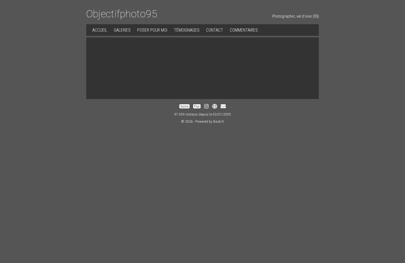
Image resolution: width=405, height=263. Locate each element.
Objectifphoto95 (121, 14)
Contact (214, 30)
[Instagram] (206, 106)
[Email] (223, 106)
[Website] (214, 106)
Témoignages (186, 30)
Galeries (122, 30)
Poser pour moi (152, 30)
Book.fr (218, 121)
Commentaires (244, 30)
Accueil (99, 30)
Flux (196, 106)
